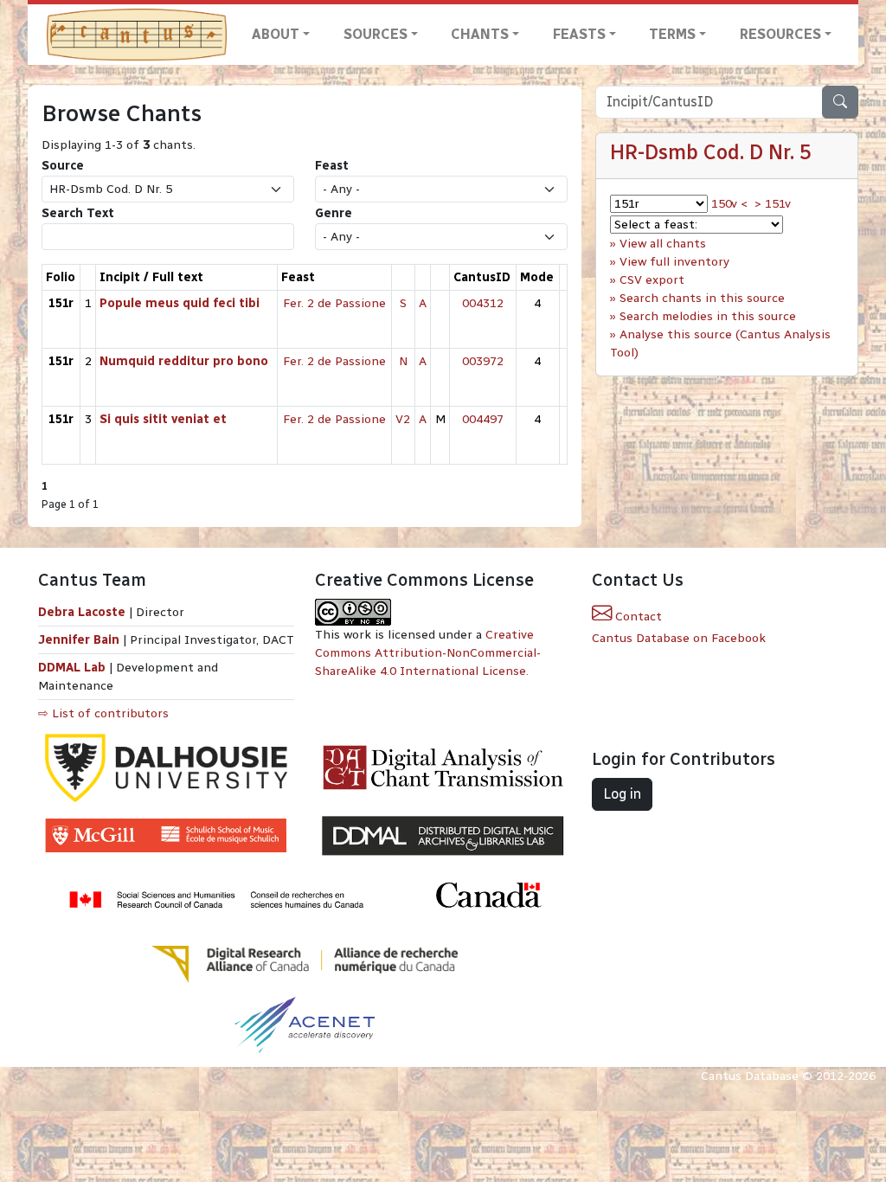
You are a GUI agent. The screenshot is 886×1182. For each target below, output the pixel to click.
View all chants (663, 243)
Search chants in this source (702, 298)
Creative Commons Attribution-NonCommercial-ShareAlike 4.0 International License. (428, 652)
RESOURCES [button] (780, 34)
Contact (637, 616)
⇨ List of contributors (103, 713)
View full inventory (674, 261)
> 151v (772, 203)
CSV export (652, 280)
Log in (622, 794)
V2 (402, 419)
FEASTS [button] (579, 34)
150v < (729, 203)
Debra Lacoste (81, 612)
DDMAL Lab (72, 667)
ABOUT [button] (275, 34)
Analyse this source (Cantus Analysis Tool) (720, 343)
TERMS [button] (672, 34)
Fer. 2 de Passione (334, 303)
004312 (483, 303)
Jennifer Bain (80, 640)
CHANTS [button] (480, 34)
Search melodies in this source (708, 316)
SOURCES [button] (375, 34)
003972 (483, 361)
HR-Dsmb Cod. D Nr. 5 (711, 152)
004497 (483, 419)
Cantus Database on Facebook (679, 638)
